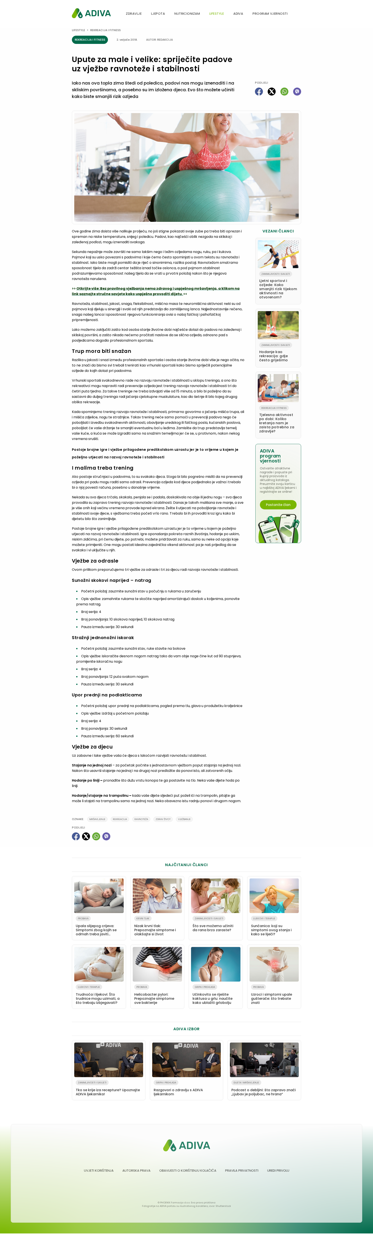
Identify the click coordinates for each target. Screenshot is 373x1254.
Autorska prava (136, 1170)
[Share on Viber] (297, 92)
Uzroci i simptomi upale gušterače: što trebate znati (271, 995)
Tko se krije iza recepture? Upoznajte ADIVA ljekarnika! (108, 1089)
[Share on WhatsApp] (284, 92)
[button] (299, 14)
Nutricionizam (187, 13)
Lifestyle (216, 13)
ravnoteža (141, 819)
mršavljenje (97, 819)
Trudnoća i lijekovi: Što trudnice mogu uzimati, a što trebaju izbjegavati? (98, 995)
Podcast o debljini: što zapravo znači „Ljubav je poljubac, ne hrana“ (263, 1089)
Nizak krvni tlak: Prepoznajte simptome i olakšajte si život (155, 927)
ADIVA (238, 13)
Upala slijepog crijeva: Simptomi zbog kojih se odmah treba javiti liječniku (96, 927)
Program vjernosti (270, 13)
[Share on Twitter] (272, 92)
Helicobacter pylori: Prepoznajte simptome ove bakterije (154, 995)
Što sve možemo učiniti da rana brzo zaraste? (213, 925)
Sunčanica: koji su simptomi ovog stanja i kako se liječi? (271, 927)
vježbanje (184, 819)
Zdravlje (134, 13)
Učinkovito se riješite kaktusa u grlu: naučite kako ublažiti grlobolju (212, 995)
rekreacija (120, 819)
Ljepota (158, 13)
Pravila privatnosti (241, 1170)
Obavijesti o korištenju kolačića (187, 1170)
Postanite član (278, 504)
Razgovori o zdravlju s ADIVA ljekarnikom (178, 1089)
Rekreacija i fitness (105, 30)
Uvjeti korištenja (99, 1170)
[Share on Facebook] (259, 92)
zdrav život (163, 819)
